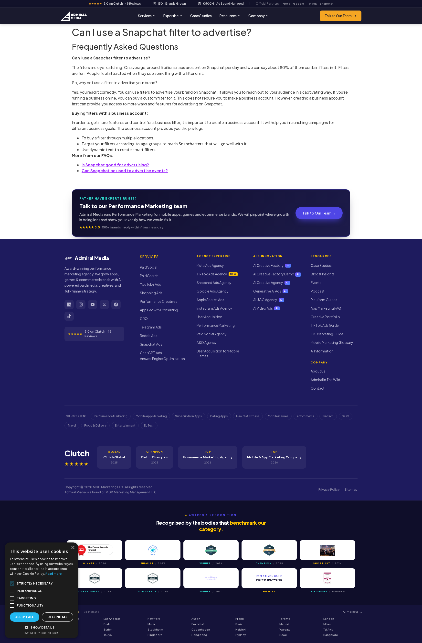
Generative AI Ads (270, 291)
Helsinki (240, 629)
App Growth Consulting (159, 310)
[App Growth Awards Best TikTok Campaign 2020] (211, 578)
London (328, 618)
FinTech (328, 416)
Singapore (155, 635)
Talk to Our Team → (319, 213)
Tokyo (108, 635)
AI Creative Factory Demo (276, 274)
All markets (352, 611)
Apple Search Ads (210, 299)
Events (316, 282)
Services (145, 15)
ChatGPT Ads (151, 352)
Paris (238, 624)
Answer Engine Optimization (162, 358)
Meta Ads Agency (210, 265)
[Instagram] (80, 304)
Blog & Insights (323, 274)
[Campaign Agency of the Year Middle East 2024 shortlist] (327, 550)
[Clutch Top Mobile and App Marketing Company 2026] (94, 578)
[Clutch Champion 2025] (269, 550)
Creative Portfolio (325, 317)
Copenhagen (200, 629)
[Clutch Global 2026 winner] (211, 550)
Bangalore (330, 635)
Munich (153, 624)
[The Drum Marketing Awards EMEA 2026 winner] (94, 550)
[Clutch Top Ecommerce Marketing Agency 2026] (152, 578)
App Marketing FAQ (326, 308)
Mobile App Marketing (151, 416)
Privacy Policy (329, 489)
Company (256, 15)
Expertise (171, 15)
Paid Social (148, 267)
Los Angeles (112, 618)
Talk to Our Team (338, 15)
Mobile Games (278, 416)
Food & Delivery (95, 425)
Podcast (318, 291)
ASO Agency (207, 342)
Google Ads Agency (213, 291)
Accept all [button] (24, 617)
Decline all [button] (57, 617)
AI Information (322, 351)
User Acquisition (209, 317)
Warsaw (284, 629)
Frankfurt (198, 624)
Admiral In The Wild (325, 379)
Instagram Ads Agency (214, 308)
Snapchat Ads (151, 344)
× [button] (72, 548)
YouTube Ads (150, 284)
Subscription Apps (188, 416)
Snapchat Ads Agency (214, 282)
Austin (195, 618)
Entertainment (125, 425)
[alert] (41, 590)
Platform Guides (324, 299)
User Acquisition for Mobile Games (218, 353)
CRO (144, 318)
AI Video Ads (265, 308)
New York (154, 618)
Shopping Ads (151, 293)
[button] (41, 627)
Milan (327, 624)
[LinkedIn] (69, 304)
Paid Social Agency (212, 334)
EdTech (149, 425)
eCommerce (305, 416)
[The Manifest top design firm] (327, 578)
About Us (318, 371)
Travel (72, 425)
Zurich (108, 629)
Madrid (284, 624)
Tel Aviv (328, 629)
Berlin (107, 624)
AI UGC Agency (268, 299)
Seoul (283, 635)
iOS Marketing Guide (327, 334)
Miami (239, 618)
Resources (228, 15)
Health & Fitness (248, 416)
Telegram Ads (151, 327)
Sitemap (351, 489)
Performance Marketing (216, 325)
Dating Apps (219, 416)
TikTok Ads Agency (216, 274)
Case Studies (201, 15)
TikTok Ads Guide (325, 325)
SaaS (345, 416)
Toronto (284, 618)
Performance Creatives (158, 301)
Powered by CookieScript (41, 632)
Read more (53, 573)
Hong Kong (199, 635)
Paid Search (149, 275)
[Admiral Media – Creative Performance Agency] (74, 16)
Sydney (240, 635)
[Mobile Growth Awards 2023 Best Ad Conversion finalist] (152, 550)
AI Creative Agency (271, 282)
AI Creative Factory (271, 265)
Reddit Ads (148, 335)
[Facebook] (116, 304)
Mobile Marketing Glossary (332, 342)
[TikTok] (69, 316)
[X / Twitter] (104, 304)
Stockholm (155, 629)
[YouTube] (92, 304)
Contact (318, 388)
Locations (79, 611)
